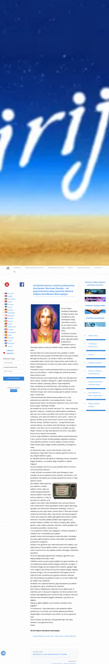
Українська (12, 327)
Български (11, 299)
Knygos (70, 268)
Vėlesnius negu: (9, 359)
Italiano (10, 321)
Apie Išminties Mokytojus (56, 268)
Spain (9, 335)
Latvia (10, 302)
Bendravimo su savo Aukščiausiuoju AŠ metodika (50, 654)
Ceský (10, 341)
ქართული (10, 316)
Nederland (11, 313)
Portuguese (12, 332)
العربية (10, 346)
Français (11, 329)
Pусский (10, 293)
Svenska (10, 304)
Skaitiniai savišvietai (95, 363)
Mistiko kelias (93, 336)
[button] (15, 272)
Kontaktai (98, 268)
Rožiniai (91, 355)
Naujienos (17, 268)
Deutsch (11, 310)
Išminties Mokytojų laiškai (34, 268)
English (10, 296)
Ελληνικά (11, 343)
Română (11, 338)
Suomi (10, 307)
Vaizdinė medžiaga (83, 268)
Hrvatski (10, 318)
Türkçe (10, 324)
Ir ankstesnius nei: (10, 367)
